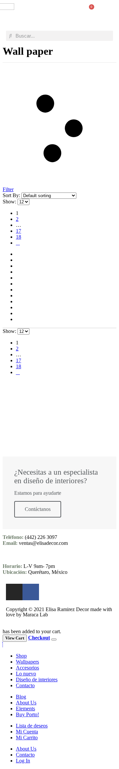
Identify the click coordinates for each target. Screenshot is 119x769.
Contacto (25, 685)
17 (18, 231)
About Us (26, 702)
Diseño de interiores (37, 679)
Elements (25, 708)
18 (18, 237)
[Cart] (89, 10)
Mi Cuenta (27, 731)
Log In (23, 760)
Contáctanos (38, 509)
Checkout (39, 637)
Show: (10, 201)
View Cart (14, 638)
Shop (21, 656)
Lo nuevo (26, 673)
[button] (107, 10)
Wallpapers (27, 662)
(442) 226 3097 (41, 537)
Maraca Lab (35, 614)
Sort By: (12, 195)
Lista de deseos (32, 725)
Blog (21, 696)
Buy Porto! (27, 714)
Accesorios (27, 667)
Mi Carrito (27, 737)
